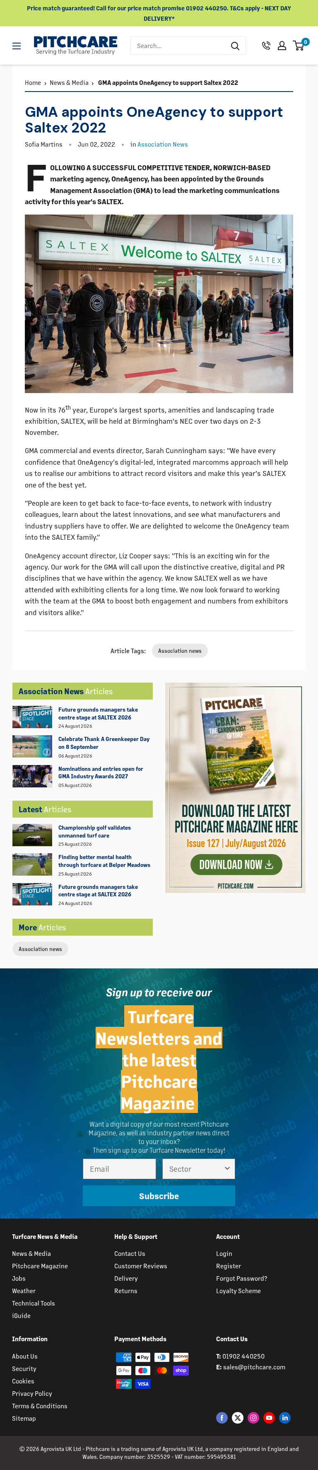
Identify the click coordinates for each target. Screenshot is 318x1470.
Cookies (23, 1381)
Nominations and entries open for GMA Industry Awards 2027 (100, 772)
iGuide (21, 1315)
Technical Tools (33, 1303)
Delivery (126, 1278)
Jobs (19, 1278)
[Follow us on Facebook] (222, 1418)
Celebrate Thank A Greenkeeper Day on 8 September (103, 742)
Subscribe (159, 1195)
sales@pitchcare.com (254, 1367)
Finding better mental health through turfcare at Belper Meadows (104, 860)
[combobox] (178, 45)
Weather (24, 1290)
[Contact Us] (266, 45)
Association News (162, 144)
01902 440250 (243, 1356)
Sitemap (24, 1418)
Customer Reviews (140, 1266)
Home (33, 82)
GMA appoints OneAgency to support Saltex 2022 (167, 82)
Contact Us (129, 1253)
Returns (125, 1290)
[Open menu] (16, 46)
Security (24, 1368)
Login (224, 1253)
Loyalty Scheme (238, 1290)
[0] (299, 46)
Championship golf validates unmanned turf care (94, 831)
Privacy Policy (32, 1393)
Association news (40, 948)
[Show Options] (227, 1169)
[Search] (235, 45)
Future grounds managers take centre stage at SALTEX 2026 (98, 713)
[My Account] (282, 45)
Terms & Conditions (39, 1406)
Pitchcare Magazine (40, 1266)
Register (228, 1266)
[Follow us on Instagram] (253, 1418)
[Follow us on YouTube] (269, 1418)
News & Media (69, 82)
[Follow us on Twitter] (237, 1418)
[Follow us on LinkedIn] (285, 1418)
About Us (25, 1356)
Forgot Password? (241, 1278)
